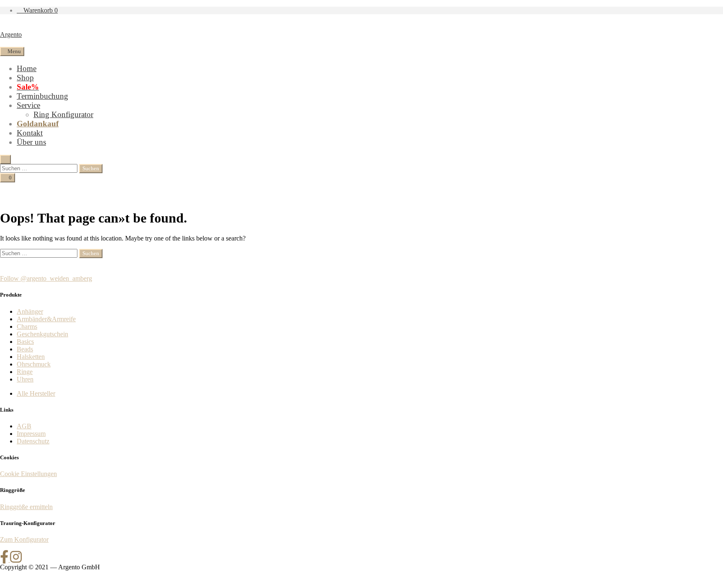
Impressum (31, 433)
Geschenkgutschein (42, 334)
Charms (27, 326)
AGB (24, 426)
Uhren (25, 379)
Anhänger (30, 311)
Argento (11, 34)
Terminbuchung (42, 96)
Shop (25, 77)
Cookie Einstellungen (28, 473)
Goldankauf (38, 123)
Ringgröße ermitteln (26, 506)
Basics (25, 341)
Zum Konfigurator (24, 539)
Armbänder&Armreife (46, 319)
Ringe (25, 371)
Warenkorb (40, 10)
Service (28, 105)
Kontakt (30, 132)
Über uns (31, 142)
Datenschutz (33, 441)
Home (26, 68)
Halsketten (31, 356)
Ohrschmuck (34, 364)
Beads (25, 349)
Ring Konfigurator (63, 114)
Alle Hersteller (36, 393)
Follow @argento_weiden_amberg (46, 278)
